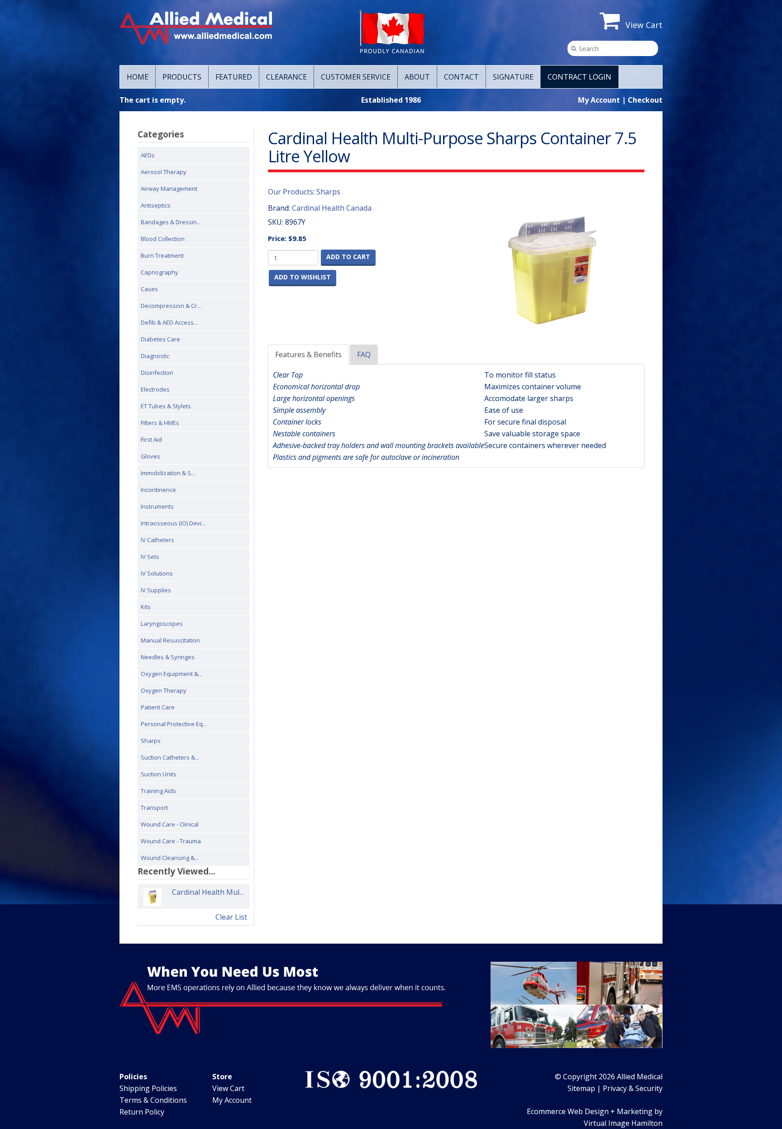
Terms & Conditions (153, 1100)
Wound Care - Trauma (171, 841)
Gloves (150, 456)
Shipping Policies (148, 1088)
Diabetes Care (160, 339)
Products (181, 77)
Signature (513, 77)
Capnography (159, 272)
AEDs (148, 155)
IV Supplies (156, 590)
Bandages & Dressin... (171, 222)
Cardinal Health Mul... (207, 892)
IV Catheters (157, 540)
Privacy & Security (633, 1088)
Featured (233, 77)
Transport (154, 807)
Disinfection (157, 372)
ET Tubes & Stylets (166, 406)
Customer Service (356, 77)
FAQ (364, 354)
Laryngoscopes (162, 623)
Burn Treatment (162, 255)
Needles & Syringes (168, 657)
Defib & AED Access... (169, 322)
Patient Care (158, 707)
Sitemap (581, 1088)
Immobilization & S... (168, 473)
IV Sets (150, 557)
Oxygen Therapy (163, 690)
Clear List (231, 917)
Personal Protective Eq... (174, 724)
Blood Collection (163, 239)
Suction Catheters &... (170, 757)
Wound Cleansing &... (170, 858)
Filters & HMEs (160, 423)
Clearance (286, 77)
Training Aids (158, 791)
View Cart (228, 1088)
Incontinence (158, 490)
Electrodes (155, 389)
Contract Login (579, 77)
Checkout (645, 100)
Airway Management (169, 188)
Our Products (290, 192)
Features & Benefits (308, 354)
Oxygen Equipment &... (171, 674)
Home (137, 77)
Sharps (151, 741)
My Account (599, 100)
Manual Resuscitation (170, 640)
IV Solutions (157, 573)
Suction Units (158, 774)
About (417, 77)
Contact (461, 77)
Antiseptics (156, 205)
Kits (146, 607)
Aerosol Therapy (163, 172)
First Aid (151, 439)
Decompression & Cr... (171, 306)
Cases (149, 289)
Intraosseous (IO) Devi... (173, 523)
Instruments (157, 506)
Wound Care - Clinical (170, 824)
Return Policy (141, 1112)
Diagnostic (155, 356)
